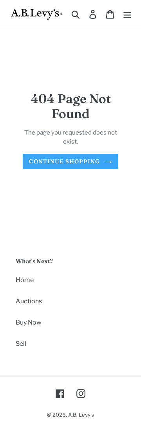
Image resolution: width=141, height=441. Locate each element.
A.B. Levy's (81, 414)
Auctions (29, 301)
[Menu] (127, 13)
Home (25, 280)
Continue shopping (64, 161)
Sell (21, 343)
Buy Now (29, 322)
